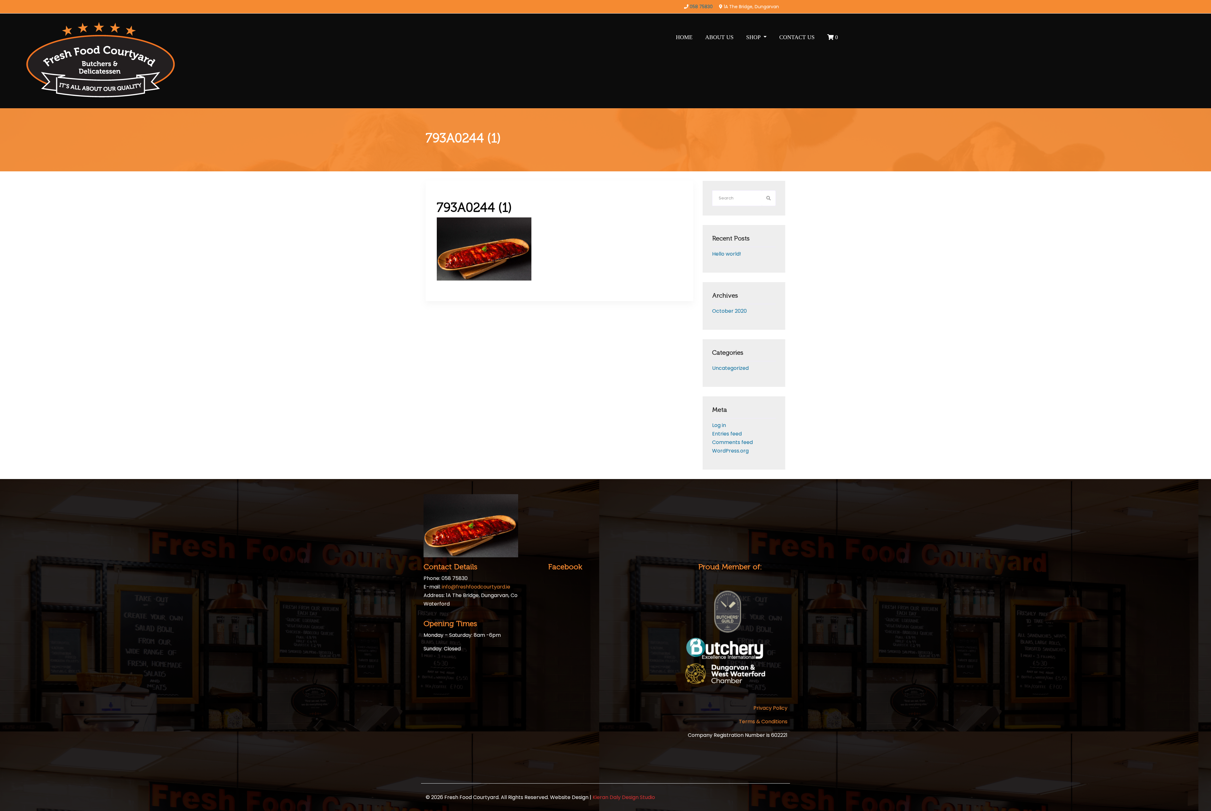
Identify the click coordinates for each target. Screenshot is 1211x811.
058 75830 (701, 6)
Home (684, 37)
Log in (719, 425)
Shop (754, 37)
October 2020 (729, 311)
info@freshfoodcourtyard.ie (476, 586)
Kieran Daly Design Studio (624, 797)
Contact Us (797, 37)
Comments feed (732, 442)
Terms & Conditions (763, 721)
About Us (719, 37)
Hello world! (726, 254)
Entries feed (727, 433)
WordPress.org (730, 450)
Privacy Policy (770, 708)
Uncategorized (730, 368)
